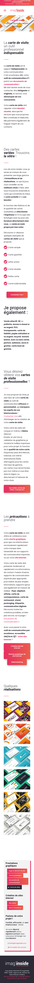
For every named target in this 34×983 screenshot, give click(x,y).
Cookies (20, 976)
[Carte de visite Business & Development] (17, 779)
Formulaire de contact (18, 947)
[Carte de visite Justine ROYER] (17, 825)
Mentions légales (10, 976)
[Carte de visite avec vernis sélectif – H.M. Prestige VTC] (17, 802)
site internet (20, 557)
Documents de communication (14, 881)
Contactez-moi (11, 416)
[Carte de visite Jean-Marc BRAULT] (17, 711)
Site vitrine (12, 903)
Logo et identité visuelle (17, 871)
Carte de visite (15, 887)
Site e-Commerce (15, 908)
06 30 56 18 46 (9, 4)
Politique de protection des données (18, 977)
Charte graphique (15, 875)
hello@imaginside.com (22, 4)
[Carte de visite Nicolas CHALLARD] (17, 756)
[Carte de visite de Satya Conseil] (17, 734)
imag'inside (8, 23)
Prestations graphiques (20, 23)
